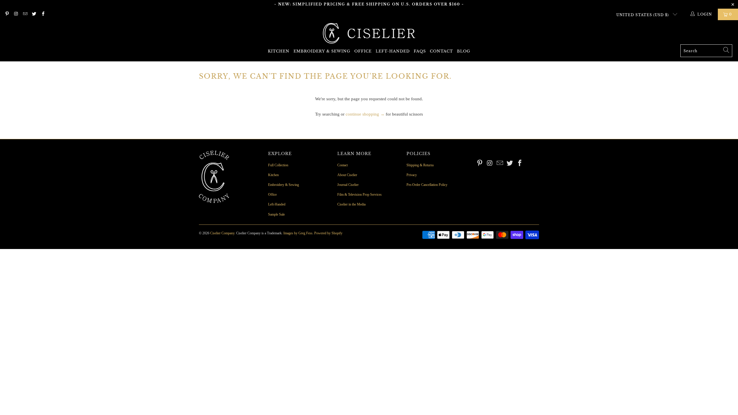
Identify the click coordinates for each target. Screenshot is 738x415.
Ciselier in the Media (351, 204)
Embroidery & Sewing (321, 51)
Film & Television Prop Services (359, 195)
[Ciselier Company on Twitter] (33, 14)
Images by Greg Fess (297, 233)
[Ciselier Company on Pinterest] (6, 14)
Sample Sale (276, 214)
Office (363, 51)
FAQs (420, 51)
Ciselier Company (222, 233)
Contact (441, 51)
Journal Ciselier (348, 185)
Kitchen (278, 51)
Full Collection (278, 165)
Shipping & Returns (420, 165)
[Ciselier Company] (369, 33)
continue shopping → (365, 114)
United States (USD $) (643, 15)
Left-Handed (393, 51)
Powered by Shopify (328, 233)
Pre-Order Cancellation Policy (426, 185)
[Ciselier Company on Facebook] (42, 14)
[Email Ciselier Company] (24, 14)
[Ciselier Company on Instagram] (15, 14)
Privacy (411, 175)
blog (463, 51)
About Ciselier (347, 175)
